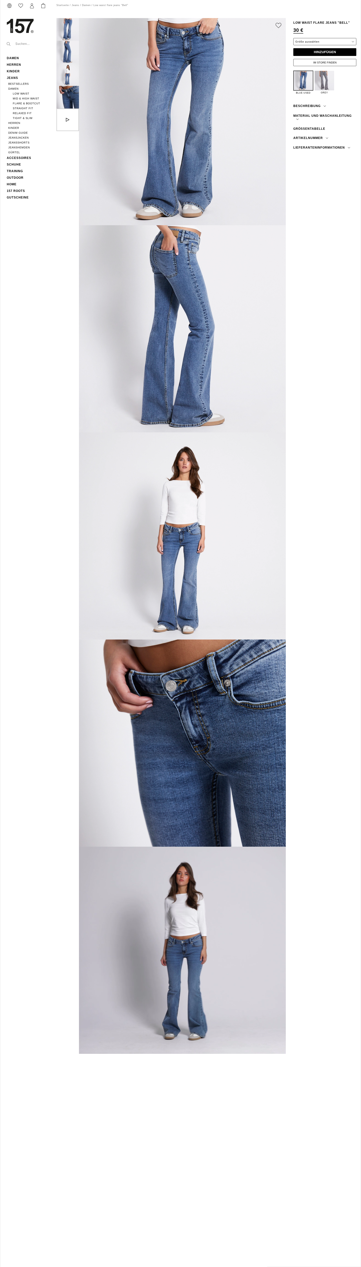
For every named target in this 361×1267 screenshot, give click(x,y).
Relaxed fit (22, 113)
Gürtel (14, 152)
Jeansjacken (18, 137)
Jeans (12, 77)
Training (15, 171)
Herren (14, 64)
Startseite (62, 5)
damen (13, 58)
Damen (13, 88)
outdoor (15, 177)
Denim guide (18, 132)
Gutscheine (18, 197)
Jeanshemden (19, 147)
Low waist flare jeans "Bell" (110, 5)
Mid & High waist (26, 98)
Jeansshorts (19, 142)
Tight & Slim (23, 118)
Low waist (21, 93)
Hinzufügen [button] (325, 52)
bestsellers (18, 83)
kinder (13, 71)
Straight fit (23, 108)
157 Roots (16, 190)
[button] (32, 6)
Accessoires (19, 158)
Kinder (13, 127)
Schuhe (14, 164)
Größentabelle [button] (309, 128)
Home (12, 184)
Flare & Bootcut (26, 103)
